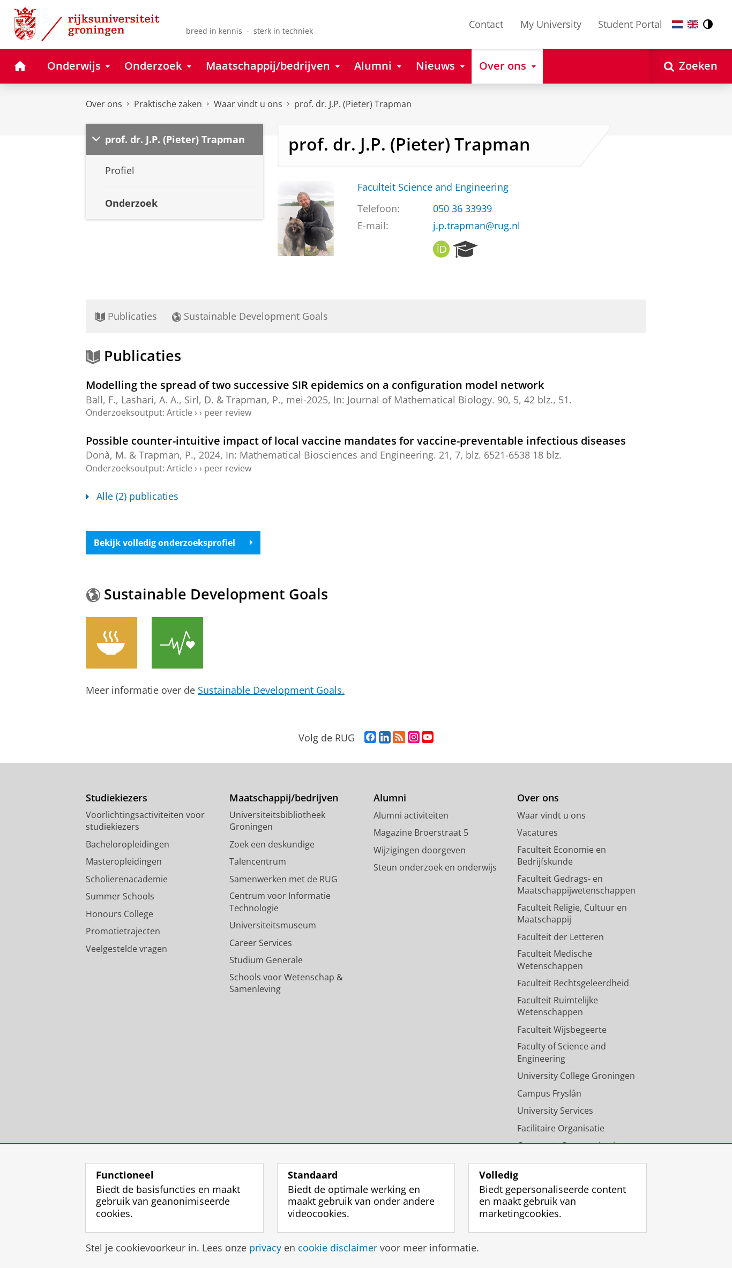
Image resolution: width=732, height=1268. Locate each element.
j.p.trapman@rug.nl (476, 226)
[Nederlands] (677, 24)
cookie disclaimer (337, 1248)
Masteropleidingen (124, 861)
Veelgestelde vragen (126, 949)
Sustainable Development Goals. (271, 690)
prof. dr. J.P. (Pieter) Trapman (353, 104)
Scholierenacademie (127, 879)
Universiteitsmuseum (272, 925)
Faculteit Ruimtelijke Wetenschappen (557, 1006)
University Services (555, 1110)
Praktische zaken (168, 104)
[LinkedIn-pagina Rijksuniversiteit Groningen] (385, 737)
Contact (486, 24)
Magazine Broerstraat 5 (421, 832)
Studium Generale (266, 960)
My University (550, 24)
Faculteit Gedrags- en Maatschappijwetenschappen (576, 885)
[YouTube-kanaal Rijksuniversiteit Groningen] (428, 737)
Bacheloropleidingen (127, 844)
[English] (693, 24)
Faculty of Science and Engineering (561, 1052)
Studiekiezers (116, 798)
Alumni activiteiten (411, 815)
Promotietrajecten (123, 931)
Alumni (390, 798)
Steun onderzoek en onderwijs (435, 867)
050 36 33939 (462, 208)
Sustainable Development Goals (254, 316)
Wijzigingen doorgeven (420, 850)
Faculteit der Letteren (560, 937)
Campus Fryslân (549, 1093)
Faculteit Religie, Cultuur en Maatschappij (572, 914)
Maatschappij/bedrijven (283, 798)
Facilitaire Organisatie (560, 1128)
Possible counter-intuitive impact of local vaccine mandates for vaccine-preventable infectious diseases (356, 440)
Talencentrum (257, 861)
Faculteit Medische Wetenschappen (554, 960)
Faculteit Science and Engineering (433, 187)
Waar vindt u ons (248, 104)
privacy (265, 1248)
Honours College (119, 914)
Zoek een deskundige (272, 844)
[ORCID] (441, 249)
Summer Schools (120, 896)
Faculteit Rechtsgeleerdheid (573, 983)
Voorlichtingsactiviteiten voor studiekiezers (145, 821)
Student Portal (630, 24)
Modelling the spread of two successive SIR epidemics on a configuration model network (315, 385)
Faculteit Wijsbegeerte (562, 1030)
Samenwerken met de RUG (283, 879)
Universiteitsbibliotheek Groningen (277, 821)
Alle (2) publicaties (137, 496)
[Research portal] (465, 249)
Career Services (260, 943)
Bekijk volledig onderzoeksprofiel (164, 543)
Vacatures (537, 832)
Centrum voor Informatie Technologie (280, 902)
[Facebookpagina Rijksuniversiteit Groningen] (370, 737)
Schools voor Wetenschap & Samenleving (286, 983)
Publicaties (131, 316)
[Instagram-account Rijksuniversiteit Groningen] (414, 737)
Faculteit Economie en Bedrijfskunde (561, 856)
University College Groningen (576, 1076)
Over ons (104, 104)
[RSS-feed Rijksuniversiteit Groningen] (399, 737)
